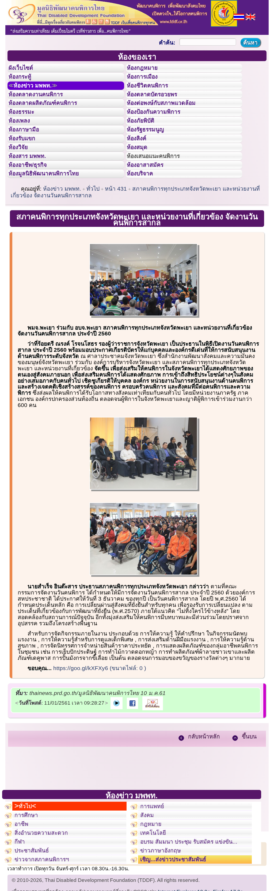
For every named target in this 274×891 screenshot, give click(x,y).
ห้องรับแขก (26, 165)
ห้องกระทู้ (23, 81)
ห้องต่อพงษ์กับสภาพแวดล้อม (168, 117)
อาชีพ (23, 874)
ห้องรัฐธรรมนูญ (150, 153)
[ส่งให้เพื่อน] (152, 744)
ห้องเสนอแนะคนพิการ (160, 190)
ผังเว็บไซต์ (25, 69)
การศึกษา (29, 862)
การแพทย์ (155, 849)
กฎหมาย (153, 874)
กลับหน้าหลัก (204, 778)
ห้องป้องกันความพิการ (160, 129)
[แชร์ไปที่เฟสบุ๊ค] (132, 744)
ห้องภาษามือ (28, 153)
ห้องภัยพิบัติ (144, 141)
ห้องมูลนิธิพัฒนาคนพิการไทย (52, 213)
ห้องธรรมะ (25, 129)
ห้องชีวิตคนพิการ (152, 93)
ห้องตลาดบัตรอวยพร (158, 105)
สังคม (149, 862)
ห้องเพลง (23, 141)
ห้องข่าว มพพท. (39, 93)
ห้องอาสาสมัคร (150, 202)
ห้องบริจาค (144, 213)
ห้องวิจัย (21, 178)
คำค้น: (167, 42)
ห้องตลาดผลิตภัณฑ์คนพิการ (50, 117)
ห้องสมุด (140, 178)
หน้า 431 (116, 230)
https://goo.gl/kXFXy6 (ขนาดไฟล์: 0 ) (99, 710)
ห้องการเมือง (146, 81)
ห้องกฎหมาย (146, 69)
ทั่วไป (93, 230)
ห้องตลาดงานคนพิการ (42, 105)
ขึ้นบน (249, 778)
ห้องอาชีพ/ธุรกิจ (33, 202)
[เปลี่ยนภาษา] (239, 16)
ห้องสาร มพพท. (32, 190)
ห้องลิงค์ (140, 165)
